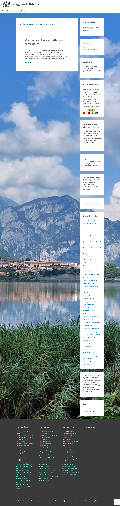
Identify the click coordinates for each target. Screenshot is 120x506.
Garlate (50, 452)
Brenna (69, 437)
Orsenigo (64, 468)
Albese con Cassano (74, 431)
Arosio (64, 437)
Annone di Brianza (49, 431)
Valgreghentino (48, 478)
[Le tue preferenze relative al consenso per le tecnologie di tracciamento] (117, 503)
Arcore (18, 435)
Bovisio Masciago (27, 439)
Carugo (70, 443)
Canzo (64, 441)
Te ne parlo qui (87, 30)
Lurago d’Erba (71, 460)
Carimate (64, 443)
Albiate (18, 433)
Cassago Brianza (44, 439)
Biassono (18, 439)
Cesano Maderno (21, 454)
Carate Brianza (20, 448)
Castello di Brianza (44, 441)
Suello (40, 478)
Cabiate (64, 439)
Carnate (28, 448)
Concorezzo (25, 456)
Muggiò (18, 470)
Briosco (18, 441)
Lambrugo (71, 456)
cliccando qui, (93, 66)
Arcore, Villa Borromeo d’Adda (92, 328)
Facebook (86, 70)
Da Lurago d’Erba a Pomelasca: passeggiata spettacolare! (90, 268)
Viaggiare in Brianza (26, 4)
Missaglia (41, 462)
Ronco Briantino (21, 474)
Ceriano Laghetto (21, 452)
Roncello (29, 472)
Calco (40, 437)
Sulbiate (18, 478)
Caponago (26, 446)
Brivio (49, 435)
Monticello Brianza (44, 466)
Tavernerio (75, 472)
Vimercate (19, 488)
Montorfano (65, 466)
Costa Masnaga (43, 450)
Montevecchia (43, 464)
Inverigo (64, 456)
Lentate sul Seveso (27, 462)
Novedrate (73, 466)
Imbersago (42, 458)
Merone (64, 464)
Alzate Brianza (71, 433)
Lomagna (41, 460)
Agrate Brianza (20, 431)
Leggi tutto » (29, 63)
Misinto (18, 468)
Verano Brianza (20, 486)
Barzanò (47, 433)
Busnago (30, 443)
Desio (17, 460)
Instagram (94, 70)
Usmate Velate (20, 480)
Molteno (47, 462)
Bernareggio (19, 437)
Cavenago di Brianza (22, 450)
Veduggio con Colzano (22, 484)
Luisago (64, 460)
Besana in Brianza (29, 437)
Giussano (22, 460)
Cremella (51, 450)
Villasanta (29, 486)
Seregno (29, 474)
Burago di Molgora (21, 443)
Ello (46, 452)
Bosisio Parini (43, 435)
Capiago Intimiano (72, 441)
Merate (54, 460)
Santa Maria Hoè (43, 476)
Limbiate (23, 464)
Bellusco (30, 435)
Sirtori (56, 476)
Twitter (85, 72)
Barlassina (24, 435)
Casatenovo (46, 437)
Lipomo (64, 458)
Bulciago (55, 435)
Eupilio (74, 452)
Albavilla (64, 431)
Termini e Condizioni (90, 411)
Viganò (47, 480)
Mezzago (29, 466)
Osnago (41, 472)
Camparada (19, 446)
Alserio (64, 433)
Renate (23, 472)
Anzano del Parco (67, 435)
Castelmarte (65, 450)
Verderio (41, 480)
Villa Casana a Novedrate (90, 227)
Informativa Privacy (89, 408)
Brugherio (24, 441)
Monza (23, 468)
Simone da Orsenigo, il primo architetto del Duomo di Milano (91, 310)
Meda (23, 466)
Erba (69, 452)
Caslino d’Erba (66, 446)
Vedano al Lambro (21, 482)
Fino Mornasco (76, 454)
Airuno (41, 431)
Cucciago (64, 452)
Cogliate (18, 456)
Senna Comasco (66, 472)
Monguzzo (70, 464)
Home (3, 11)
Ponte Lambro (72, 468)
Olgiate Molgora (44, 470)
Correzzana (29, 458)
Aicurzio (28, 431)
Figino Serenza (66, 454)
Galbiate (41, 454)
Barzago (41, 433)
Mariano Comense (67, 462)
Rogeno (47, 474)
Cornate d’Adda (20, 458)
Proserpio (65, 470)
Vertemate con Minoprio (69, 474)
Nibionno (41, 468)
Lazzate (18, 462)
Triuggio (24, 478)
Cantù (69, 439)
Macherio (18, 466)
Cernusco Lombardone (45, 443)
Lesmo (18, 464)
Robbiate (41, 474)
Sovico (23, 476)
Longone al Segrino (73, 458)
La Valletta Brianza (52, 458)
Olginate (52, 470)
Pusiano (71, 470)
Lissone (29, 464)
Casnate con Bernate (47, 47)
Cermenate (73, 450)
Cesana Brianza (43, 446)
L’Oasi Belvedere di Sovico (90, 287)
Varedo (27, 480)
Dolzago (41, 452)
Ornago (18, 472)
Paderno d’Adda (48, 472)
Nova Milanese (25, 470)
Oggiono (48, 468)
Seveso (18, 476)
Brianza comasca (36, 47)
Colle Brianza (47, 448)
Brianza (27, 47)
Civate (40, 448)
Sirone (51, 476)
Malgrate (48, 460)
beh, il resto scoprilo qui (90, 49)
